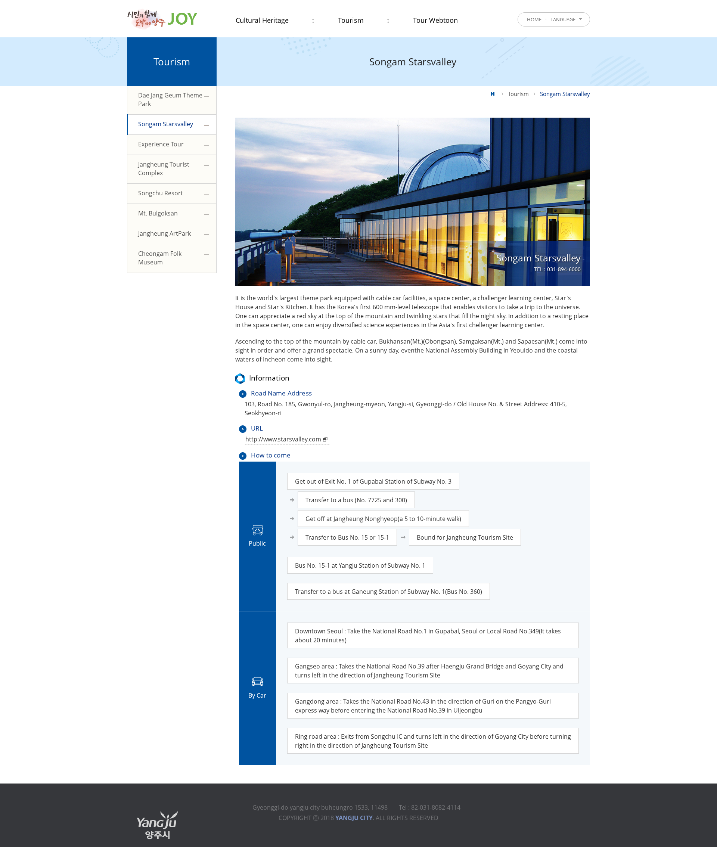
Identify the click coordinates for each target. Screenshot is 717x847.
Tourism (518, 93)
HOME (534, 19)
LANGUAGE (562, 19)
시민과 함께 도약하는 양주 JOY (162, 18)
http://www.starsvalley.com (283, 439)
